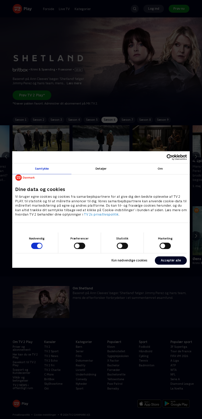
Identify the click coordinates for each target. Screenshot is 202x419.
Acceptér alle (171, 260)
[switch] (79, 246)
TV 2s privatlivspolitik (101, 214)
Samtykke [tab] (42, 168)
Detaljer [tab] (101, 168)
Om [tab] (160, 168)
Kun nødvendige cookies (129, 260)
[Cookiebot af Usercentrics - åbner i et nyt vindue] (169, 157)
